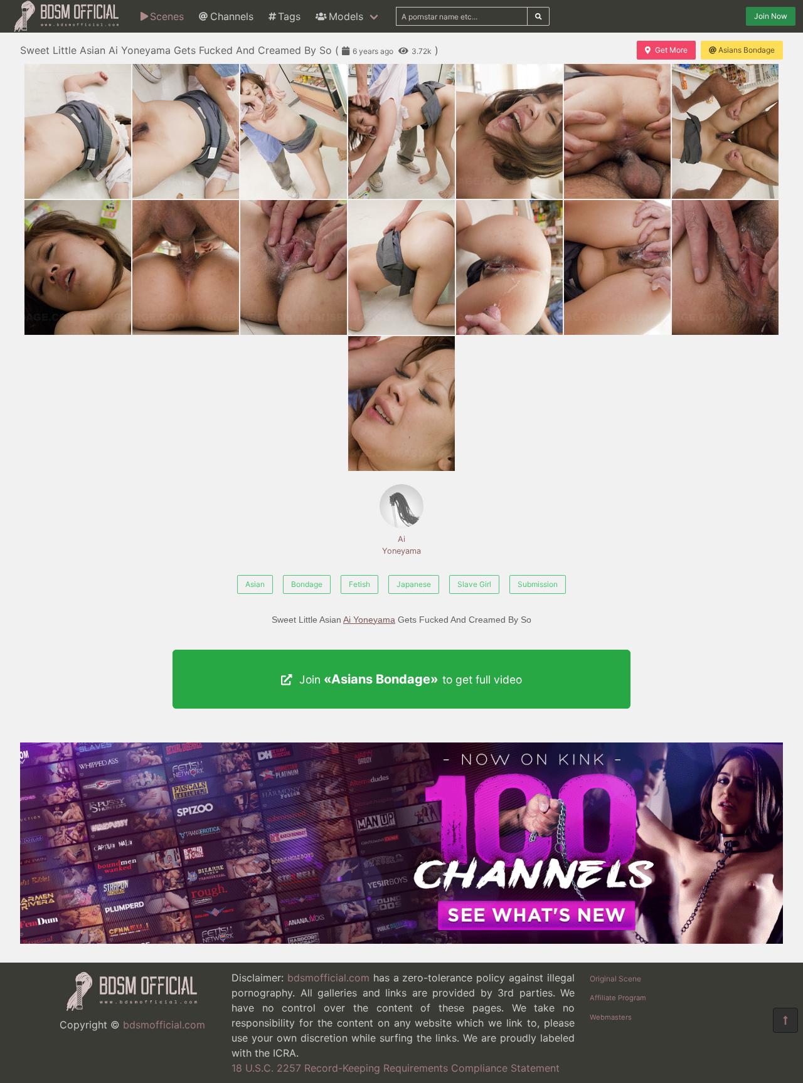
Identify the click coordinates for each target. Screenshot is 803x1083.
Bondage (306, 584)
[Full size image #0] (77, 131)
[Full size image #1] (185, 131)
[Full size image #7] (77, 267)
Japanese (413, 584)
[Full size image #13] (725, 267)
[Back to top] (785, 1020)
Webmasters (611, 1017)
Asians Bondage (746, 50)
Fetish (359, 584)
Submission (538, 584)
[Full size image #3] (401, 131)
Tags (289, 16)
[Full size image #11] (509, 267)
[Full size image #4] (509, 131)
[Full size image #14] (401, 403)
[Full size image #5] (617, 131)
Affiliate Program (618, 997)
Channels (231, 16)
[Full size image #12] (617, 267)
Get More (671, 50)
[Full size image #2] (293, 131)
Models (346, 16)
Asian (255, 584)
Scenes (167, 16)
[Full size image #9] (293, 267)
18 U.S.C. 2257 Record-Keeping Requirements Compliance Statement (395, 1068)
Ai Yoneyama (401, 545)
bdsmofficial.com (164, 1024)
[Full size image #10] (401, 267)
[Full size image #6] (725, 131)
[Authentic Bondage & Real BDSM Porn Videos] (401, 940)
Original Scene (615, 978)
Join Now (770, 16)
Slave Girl (474, 584)
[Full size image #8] (185, 267)
